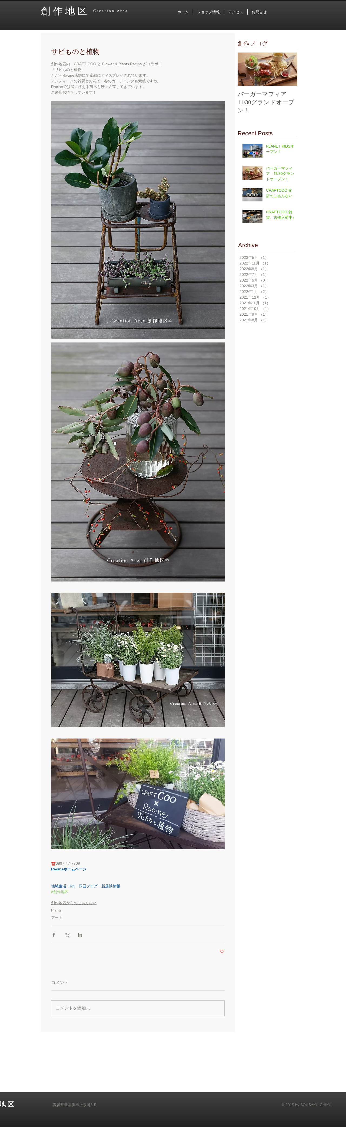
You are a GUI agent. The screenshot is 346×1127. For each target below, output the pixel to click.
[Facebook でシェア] (53, 934)
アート (56, 917)
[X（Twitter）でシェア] (66, 934)
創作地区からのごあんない (74, 903)
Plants (56, 910)
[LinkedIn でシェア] (80, 934)
